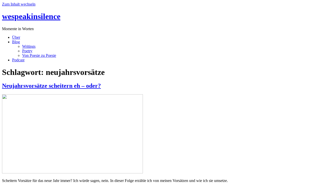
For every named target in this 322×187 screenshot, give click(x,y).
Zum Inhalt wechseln (18, 4)
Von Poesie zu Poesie (39, 55)
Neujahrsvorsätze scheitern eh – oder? (51, 85)
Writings (28, 46)
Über (16, 37)
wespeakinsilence (31, 16)
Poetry (27, 51)
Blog (16, 42)
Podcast (18, 60)
